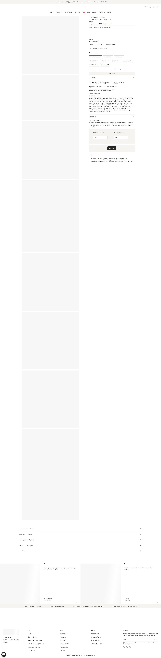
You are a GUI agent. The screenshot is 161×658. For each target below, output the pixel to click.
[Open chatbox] (3, 654)
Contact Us (31, 650)
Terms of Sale (93, 117)
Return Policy (22, 551)
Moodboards (64, 647)
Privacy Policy (95, 640)
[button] (59, 12)
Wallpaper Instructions (35, 640)
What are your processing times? (26, 540)
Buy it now (112, 73)
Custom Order (32, 637)
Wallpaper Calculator (34, 647)
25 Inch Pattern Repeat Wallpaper (98, 17)
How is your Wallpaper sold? (25, 534)
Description (92, 77)
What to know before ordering (26, 529)
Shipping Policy (96, 637)
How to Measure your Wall (36, 644)
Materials (62, 633)
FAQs (29, 633)
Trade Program (64, 644)
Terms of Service (96, 644)
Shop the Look (64, 640)
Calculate (111, 148)
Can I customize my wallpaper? (26, 545)
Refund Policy (95, 633)
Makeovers (63, 637)
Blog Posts (63, 650)
